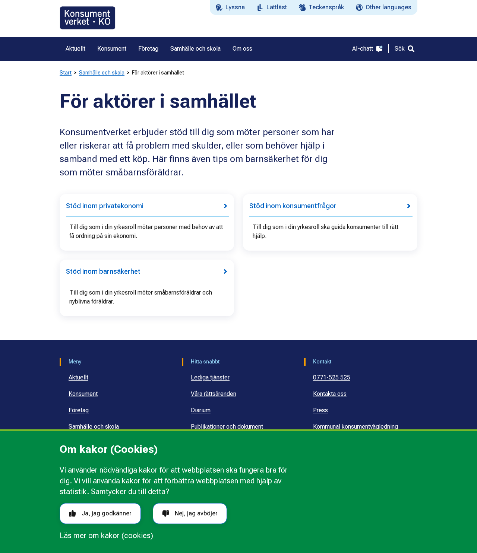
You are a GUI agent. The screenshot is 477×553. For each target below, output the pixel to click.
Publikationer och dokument (227, 426)
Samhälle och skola (101, 73)
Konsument (83, 393)
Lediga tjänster (210, 377)
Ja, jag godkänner (107, 513)
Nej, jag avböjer (196, 513)
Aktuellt (78, 377)
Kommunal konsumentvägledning (355, 426)
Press (320, 410)
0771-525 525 (331, 377)
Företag (79, 410)
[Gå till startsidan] (88, 18)
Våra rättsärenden (213, 393)
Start (66, 73)
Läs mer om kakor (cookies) (106, 535)
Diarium (201, 410)
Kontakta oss (330, 393)
